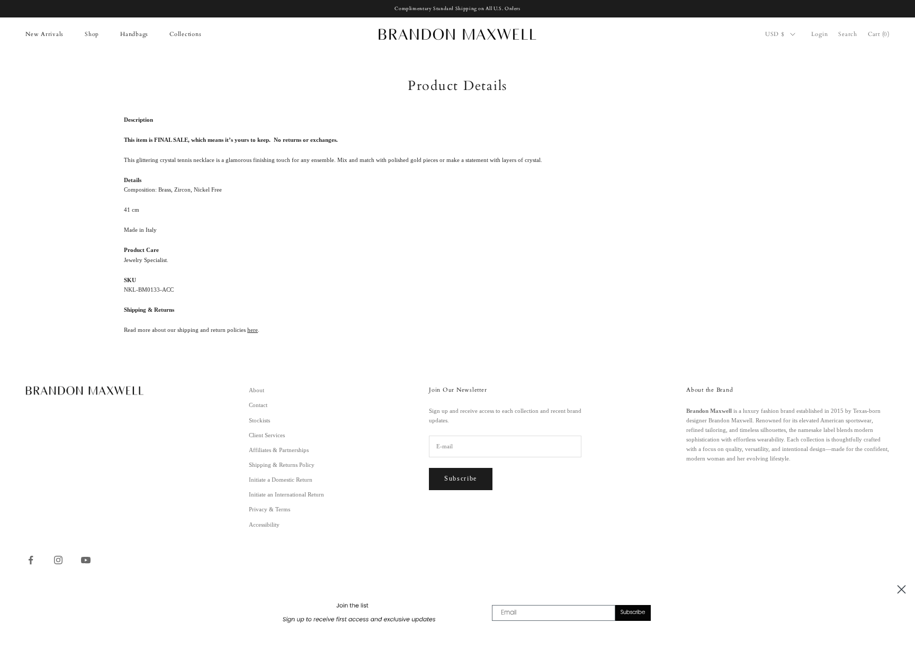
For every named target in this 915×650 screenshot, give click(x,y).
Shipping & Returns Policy (282, 465)
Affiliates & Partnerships (279, 450)
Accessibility (264, 524)
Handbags (134, 34)
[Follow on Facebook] (30, 560)
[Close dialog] (901, 589)
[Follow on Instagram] (58, 560)
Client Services (267, 435)
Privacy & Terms (269, 509)
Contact (258, 405)
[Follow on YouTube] (85, 560)
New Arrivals (44, 34)
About (256, 390)
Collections (185, 34)
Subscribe (460, 478)
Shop (92, 34)
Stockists (259, 420)
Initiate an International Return (286, 494)
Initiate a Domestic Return (280, 479)
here (252, 330)
